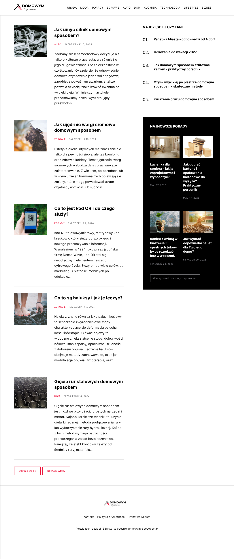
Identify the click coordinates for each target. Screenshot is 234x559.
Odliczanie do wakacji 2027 (175, 52)
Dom (137, 7)
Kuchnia (150, 7)
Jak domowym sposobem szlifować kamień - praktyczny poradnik (182, 67)
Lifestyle (191, 7)
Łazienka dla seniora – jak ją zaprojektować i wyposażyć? (162, 170)
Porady (97, 7)
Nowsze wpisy (56, 470)
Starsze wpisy (27, 470)
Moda (84, 7)
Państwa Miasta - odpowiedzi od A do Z (185, 39)
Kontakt (89, 517)
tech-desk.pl (93, 528)
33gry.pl (108, 528)
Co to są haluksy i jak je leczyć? (88, 298)
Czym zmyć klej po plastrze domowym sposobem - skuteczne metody (184, 84)
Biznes (207, 7)
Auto (127, 7)
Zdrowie (113, 7)
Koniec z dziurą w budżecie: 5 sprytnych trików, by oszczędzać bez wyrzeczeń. (164, 247)
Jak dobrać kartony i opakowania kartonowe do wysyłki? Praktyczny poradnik (194, 176)
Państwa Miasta (139, 517)
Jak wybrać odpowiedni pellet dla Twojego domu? (197, 245)
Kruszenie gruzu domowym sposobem (184, 99)
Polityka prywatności (111, 517)
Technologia (170, 7)
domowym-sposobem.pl (142, 528)
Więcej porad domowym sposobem (175, 278)
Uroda (72, 7)
